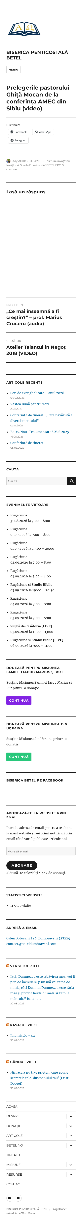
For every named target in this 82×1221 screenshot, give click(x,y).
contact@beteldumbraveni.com (31, 944)
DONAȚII (13, 1126)
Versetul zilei (24, 966)
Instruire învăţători (58, 160)
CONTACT (14, 1184)
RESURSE (14, 1174)
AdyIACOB (19, 160)
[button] (24, 29)
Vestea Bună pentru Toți (29, 404)
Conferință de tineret (27, 443)
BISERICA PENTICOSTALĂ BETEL (27, 1209)
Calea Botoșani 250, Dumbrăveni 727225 (38, 938)
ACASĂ (11, 1106)
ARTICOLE (14, 1136)
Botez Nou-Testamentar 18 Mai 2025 (39, 432)
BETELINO (14, 1145)
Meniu (13, 69)
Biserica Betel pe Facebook (35, 780)
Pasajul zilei (23, 1025)
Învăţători (12, 165)
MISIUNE (13, 1165)
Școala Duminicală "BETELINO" (40, 165)
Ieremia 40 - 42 (22, 1036)
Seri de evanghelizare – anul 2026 (37, 393)
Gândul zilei (23, 1062)
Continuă (19, 700)
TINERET (13, 1155)
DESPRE (13, 1116)
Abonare (22, 865)
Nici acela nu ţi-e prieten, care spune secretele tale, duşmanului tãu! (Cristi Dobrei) (39, 1077)
